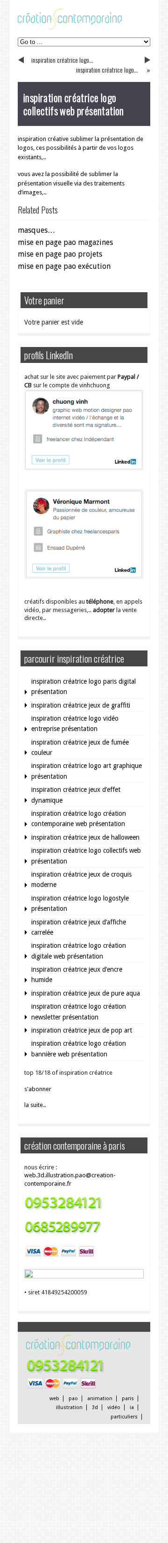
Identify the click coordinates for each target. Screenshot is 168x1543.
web (54, 1398)
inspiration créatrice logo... (62, 60)
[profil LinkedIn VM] (84, 577)
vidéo (113, 1407)
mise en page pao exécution (64, 266)
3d (95, 1407)
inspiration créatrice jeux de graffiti (80, 705)
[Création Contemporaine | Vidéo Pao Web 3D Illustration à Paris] (70, 27)
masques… (36, 230)
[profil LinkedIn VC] (84, 468)
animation (99, 1398)
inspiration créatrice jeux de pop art (81, 1030)
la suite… (35, 1104)
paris (128, 1398)
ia (132, 1407)
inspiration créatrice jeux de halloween (85, 837)
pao (73, 1398)
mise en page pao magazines (65, 242)
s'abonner (37, 1089)
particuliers (124, 1417)
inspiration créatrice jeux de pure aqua (85, 993)
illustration (69, 1407)
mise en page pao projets (60, 254)
